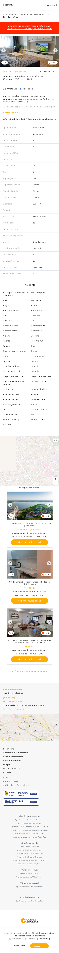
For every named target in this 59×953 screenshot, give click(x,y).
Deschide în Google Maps (15, 709)
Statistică (30, 938)
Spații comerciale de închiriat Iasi (29, 901)
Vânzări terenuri (29, 870)
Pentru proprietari (12, 760)
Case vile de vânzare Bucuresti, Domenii (29, 860)
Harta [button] (54, 63)
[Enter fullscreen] (55, 440)
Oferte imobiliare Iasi (14, 119)
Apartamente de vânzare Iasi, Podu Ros (29, 837)
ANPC (6, 777)
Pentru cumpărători (13, 756)
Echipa (6, 764)
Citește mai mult (11, 112)
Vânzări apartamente (29, 816)
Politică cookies (10, 781)
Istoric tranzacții (11, 768)
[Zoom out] (55, 483)
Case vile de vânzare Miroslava (29, 857)
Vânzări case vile (29, 843)
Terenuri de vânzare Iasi (29, 873)
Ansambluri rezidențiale (15, 752)
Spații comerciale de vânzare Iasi (29, 886)
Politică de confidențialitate (16, 785)
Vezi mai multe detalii (29, 542)
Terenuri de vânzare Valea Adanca (29, 877)
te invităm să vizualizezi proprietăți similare (29, 28)
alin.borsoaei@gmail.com (15, 701)
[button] (3, 50)
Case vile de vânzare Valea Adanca (30, 853)
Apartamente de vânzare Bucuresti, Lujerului (29, 827)
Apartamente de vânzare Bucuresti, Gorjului (29, 830)
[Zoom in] (55, 479)
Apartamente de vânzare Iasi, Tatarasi (29, 833)
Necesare (16, 938)
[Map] (29, 461)
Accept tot (39, 946)
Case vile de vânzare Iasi (29, 847)
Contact (7, 772)
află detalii (36, 933)
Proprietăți (8, 749)
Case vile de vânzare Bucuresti (29, 850)
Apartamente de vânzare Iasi (42, 119)
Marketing (45, 938)
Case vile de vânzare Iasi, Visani (29, 864)
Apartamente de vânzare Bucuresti (29, 820)
